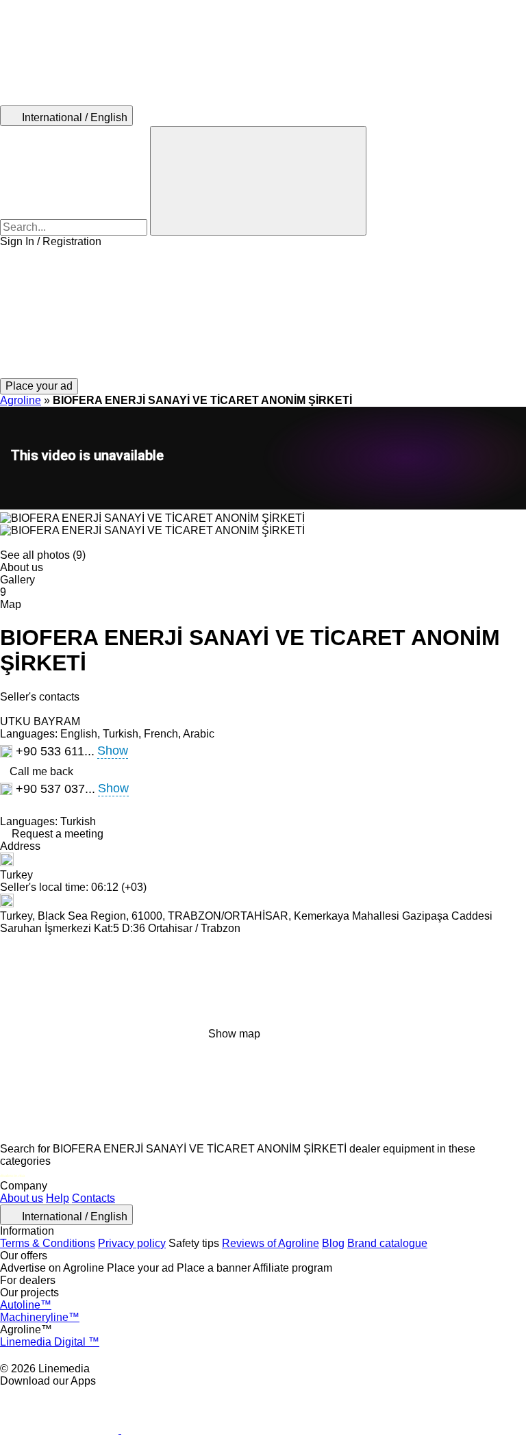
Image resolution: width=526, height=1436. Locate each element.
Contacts (93, 1198)
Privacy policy (132, 1243)
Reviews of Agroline (270, 1243)
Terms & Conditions (47, 1243)
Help (57, 1198)
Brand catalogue (387, 1243)
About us (21, 1198)
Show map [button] (234, 1034)
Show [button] (112, 750)
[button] (263, 313)
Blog (333, 1243)
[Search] (258, 181)
